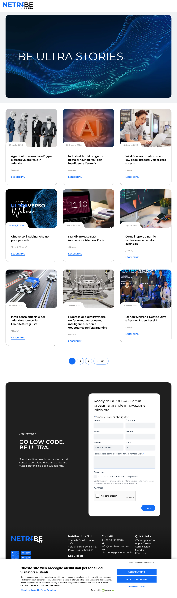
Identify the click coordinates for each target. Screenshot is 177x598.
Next (102, 361)
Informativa (104, 476)
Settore (97, 442)
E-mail (97, 431)
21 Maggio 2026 (16, 225)
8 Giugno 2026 (130, 145)
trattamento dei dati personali (118, 476)
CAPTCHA (98, 488)
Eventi (15, 247)
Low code (141, 553)
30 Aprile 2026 (73, 225)
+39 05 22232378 (114, 540)
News (15, 170)
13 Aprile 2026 (16, 305)
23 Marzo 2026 (73, 305)
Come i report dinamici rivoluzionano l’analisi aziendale (141, 240)
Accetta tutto (136, 572)
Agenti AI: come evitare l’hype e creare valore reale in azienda (31, 160)
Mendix (139, 550)
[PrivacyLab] (107, 590)
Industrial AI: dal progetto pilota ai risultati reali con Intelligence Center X (85, 160)
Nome (97, 420)
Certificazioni (143, 546)
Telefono (130, 431)
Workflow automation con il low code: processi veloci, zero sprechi (145, 160)
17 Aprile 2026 (130, 225)
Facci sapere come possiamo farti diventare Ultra (119, 454)
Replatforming (144, 543)
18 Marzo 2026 (130, 305)
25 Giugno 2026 (74, 145)
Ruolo (128, 442)
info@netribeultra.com (115, 546)
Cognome (131, 420)
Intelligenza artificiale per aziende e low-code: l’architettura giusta (28, 320)
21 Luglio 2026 (16, 145)
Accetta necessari (136, 579)
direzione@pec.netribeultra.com (121, 552)
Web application (145, 540)
